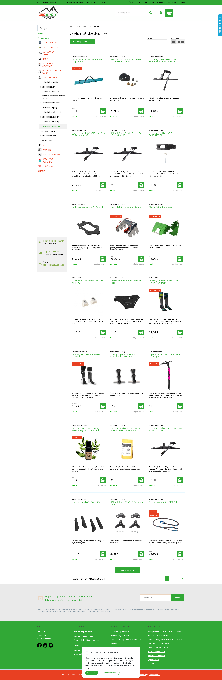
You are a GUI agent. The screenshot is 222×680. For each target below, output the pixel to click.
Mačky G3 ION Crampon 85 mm (125, 207)
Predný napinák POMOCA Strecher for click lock (122, 355)
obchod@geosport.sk (48, 2)
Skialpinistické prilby (49, 82)
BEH (44, 145)
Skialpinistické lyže (48, 87)
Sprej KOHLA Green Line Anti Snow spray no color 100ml (86, 429)
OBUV (45, 59)
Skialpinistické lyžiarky (50, 102)
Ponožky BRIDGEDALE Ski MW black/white (86, 355)
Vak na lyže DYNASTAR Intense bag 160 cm (87, 60)
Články (131, 2)
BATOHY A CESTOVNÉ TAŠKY (51, 71)
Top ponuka (43, 38)
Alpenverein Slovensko (158, 647)
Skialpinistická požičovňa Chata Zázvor (165, 631)
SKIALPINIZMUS (81, 26)
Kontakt (183, 2)
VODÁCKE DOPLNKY (51, 154)
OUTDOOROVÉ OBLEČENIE (49, 53)
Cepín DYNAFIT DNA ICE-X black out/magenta (164, 355)
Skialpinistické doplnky (50, 126)
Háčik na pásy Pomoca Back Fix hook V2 (87, 281)
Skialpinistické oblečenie (51, 112)
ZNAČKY (41, 171)
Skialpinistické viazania (50, 91)
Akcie (40, 33)
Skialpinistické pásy (48, 107)
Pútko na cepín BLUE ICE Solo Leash (163, 503)
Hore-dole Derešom (156, 651)
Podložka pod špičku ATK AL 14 (87, 207)
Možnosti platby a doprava (155, 2)
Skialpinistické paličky (49, 117)
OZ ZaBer (152, 663)
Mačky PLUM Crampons (160, 207)
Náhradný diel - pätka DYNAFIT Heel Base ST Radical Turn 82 (164, 60)
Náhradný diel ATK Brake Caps (87, 502)
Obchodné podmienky (120, 631)
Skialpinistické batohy (49, 121)
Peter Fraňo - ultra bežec (159, 643)
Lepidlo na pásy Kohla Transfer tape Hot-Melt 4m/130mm (125, 429)
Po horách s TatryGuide (158, 635)
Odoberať (177, 598)
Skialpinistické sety (48, 135)
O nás (139, 2)
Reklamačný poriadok (120, 635)
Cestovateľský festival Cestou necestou (165, 639)
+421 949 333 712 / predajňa (72, 2)
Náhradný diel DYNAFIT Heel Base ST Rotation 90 (127, 134)
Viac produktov (127, 570)
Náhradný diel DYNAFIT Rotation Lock (126, 503)
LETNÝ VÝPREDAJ (50, 42)
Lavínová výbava (47, 131)
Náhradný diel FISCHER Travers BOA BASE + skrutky (125, 60)
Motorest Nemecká (156, 655)
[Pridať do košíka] (103, 111)
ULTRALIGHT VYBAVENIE (47, 64)
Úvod (71, 26)
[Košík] (169, 13)
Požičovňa (172, 2)
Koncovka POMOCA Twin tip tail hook (126, 281)
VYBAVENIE (47, 150)
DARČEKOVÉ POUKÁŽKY (48, 160)
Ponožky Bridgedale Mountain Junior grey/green (164, 281)
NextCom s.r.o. (154, 675)
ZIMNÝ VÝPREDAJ (50, 47)
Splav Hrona (153, 659)
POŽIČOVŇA (48, 166)
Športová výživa (47, 140)
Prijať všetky (91, 673)
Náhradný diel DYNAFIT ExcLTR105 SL (160, 134)
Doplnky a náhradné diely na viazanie (52, 97)
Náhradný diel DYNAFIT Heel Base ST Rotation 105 (88, 134)
